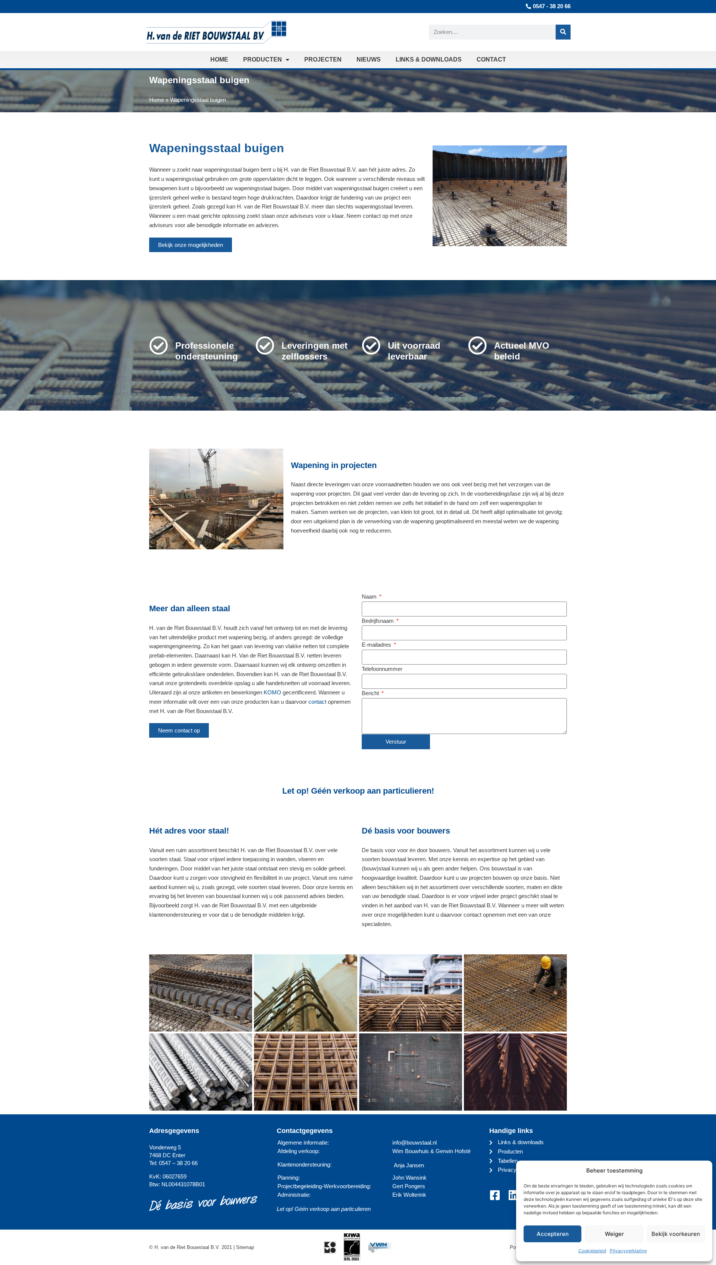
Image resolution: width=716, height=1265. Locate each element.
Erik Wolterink (409, 1195)
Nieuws (369, 59)
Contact (491, 59)
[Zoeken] (563, 32)
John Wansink (409, 1177)
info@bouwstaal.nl (414, 1142)
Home (219, 59)
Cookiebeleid (592, 1250)
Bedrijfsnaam (378, 621)
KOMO (272, 692)
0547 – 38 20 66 (178, 1163)
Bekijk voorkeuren (675, 1233)
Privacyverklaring (628, 1250)
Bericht (371, 693)
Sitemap (245, 1247)
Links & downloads (429, 59)
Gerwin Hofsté (453, 1151)
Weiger (614, 1233)
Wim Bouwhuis (410, 1151)
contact (317, 702)
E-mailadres (377, 644)
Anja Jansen (409, 1165)
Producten (262, 59)
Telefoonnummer (382, 669)
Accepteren (553, 1233)
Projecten (323, 59)
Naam (370, 596)
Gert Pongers (408, 1186)
